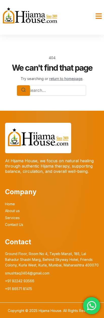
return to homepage (66, 78)
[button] (98, 16)
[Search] (23, 90)
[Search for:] (52, 90)
